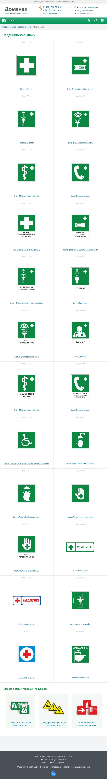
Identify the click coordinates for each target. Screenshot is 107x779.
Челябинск (93, 8)
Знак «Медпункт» (80, 571)
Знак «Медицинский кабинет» (27, 196)
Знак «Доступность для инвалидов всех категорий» (27, 463)
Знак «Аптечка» (26, 89)
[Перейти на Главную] (16, 11)
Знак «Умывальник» (80, 678)
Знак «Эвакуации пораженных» (80, 89)
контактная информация (53, 762)
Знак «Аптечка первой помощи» (26, 249)
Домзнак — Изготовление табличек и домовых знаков (65, 767)
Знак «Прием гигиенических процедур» (27, 303)
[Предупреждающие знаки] (54, 707)
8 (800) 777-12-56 (52, 7)
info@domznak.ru (58, 759)
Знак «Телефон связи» (80, 196)
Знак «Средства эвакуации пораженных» (80, 249)
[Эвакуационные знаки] (20, 707)
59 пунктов (81, 11)
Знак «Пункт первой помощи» (80, 517)
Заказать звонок (50, 13)
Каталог (12, 20)
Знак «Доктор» (80, 357)
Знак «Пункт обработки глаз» (80, 142)
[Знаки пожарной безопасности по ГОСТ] (87, 707)
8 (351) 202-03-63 (52, 10)
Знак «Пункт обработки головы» (80, 464)
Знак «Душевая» (27, 142)
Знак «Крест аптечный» (80, 624)
